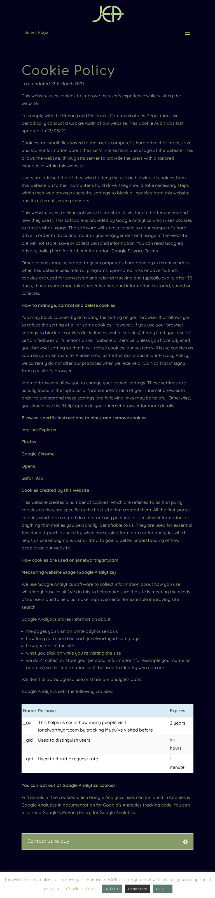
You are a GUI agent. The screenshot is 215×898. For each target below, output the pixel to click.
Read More (137, 889)
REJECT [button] (162, 889)
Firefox (29, 442)
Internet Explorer (39, 429)
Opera (28, 466)
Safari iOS (32, 478)
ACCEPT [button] (112, 889)
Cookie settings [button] (80, 888)
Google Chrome (38, 454)
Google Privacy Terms (134, 250)
